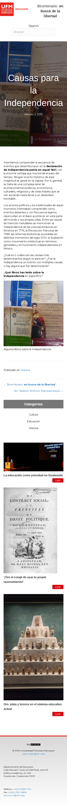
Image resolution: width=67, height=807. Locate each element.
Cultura (33, 414)
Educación (33, 421)
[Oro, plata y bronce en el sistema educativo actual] (33, 647)
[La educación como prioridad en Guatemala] (33, 456)
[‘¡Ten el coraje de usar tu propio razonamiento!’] (30, 530)
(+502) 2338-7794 (22, 789)
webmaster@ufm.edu (33, 753)
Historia (25, 370)
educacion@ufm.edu (14, 795)
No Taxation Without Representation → (38, 391)
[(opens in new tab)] (33, 744)
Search (34, 26)
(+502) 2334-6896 (17, 792)
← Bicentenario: (29, 384)
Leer (58, 480)
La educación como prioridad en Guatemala (33, 475)
